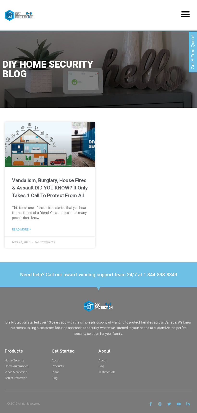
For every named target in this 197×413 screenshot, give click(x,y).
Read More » (21, 229)
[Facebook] (150, 404)
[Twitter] (169, 404)
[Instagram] (160, 404)
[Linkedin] (188, 404)
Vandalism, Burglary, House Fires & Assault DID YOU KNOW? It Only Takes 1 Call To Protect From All (50, 187)
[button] (185, 14)
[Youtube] (178, 404)
